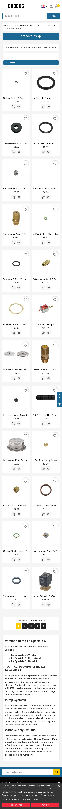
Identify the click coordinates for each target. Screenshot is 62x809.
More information (10, 799)
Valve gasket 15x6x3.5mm (16, 143)
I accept (45, 804)
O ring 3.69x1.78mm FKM (46, 234)
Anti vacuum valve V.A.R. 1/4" (18, 234)
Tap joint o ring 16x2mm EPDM (19, 279)
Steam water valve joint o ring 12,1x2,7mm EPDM (28, 596)
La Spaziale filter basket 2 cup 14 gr (21, 460)
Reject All (16, 804)
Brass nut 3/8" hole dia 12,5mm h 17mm (23, 505)
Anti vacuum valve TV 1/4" (16, 188)
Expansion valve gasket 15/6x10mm (21, 415)
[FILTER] (59, 404)
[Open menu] (4, 6)
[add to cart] (13, 106)
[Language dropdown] (44, 6)
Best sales (31, 63)
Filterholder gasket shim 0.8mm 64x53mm (24, 324)
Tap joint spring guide (46, 460)
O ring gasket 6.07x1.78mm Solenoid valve (24, 98)
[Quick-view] (19, 106)
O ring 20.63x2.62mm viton (17, 551)
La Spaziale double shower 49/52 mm (21, 370)
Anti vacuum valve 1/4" (45, 551)
